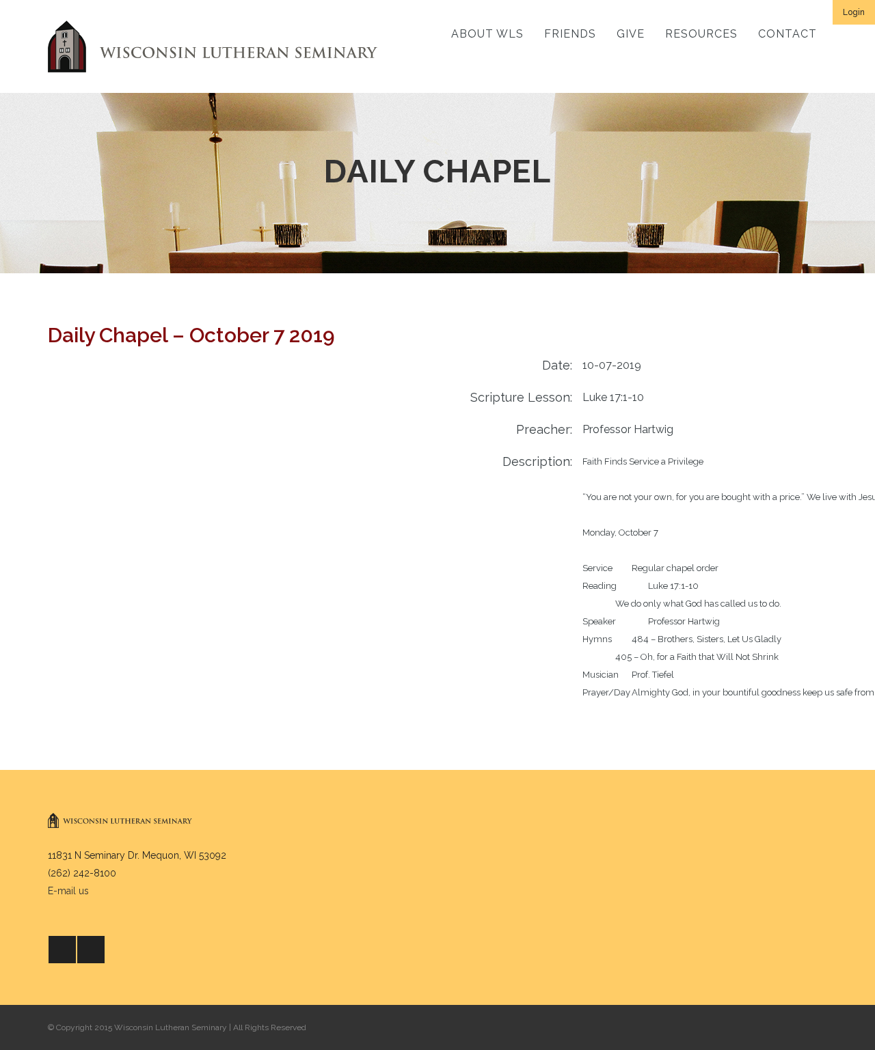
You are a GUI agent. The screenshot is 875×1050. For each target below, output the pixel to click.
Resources (701, 33)
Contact (787, 33)
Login (854, 12)
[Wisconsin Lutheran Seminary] (212, 46)
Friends (570, 33)
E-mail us (68, 890)
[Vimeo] (91, 949)
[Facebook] (62, 949)
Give (631, 33)
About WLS (487, 33)
